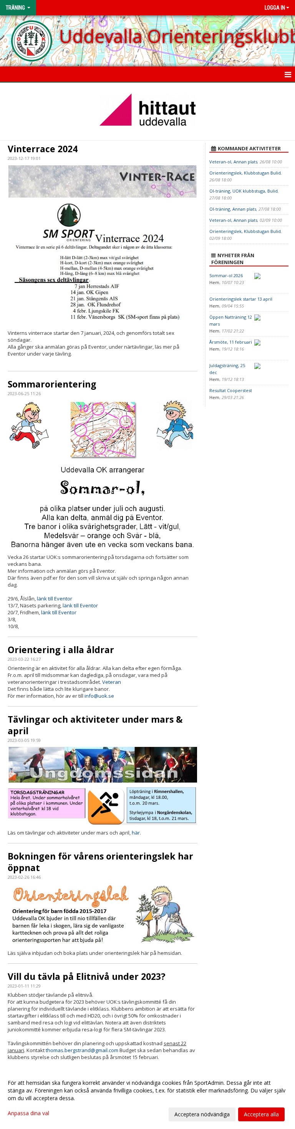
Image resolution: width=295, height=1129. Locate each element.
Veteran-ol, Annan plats (233, 162)
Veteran (111, 681)
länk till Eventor (54, 598)
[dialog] (147, 1098)
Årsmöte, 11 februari (230, 342)
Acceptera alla (261, 1114)
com (113, 1050)
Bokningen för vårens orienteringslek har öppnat (100, 862)
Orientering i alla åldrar (61, 649)
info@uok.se (99, 695)
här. (136, 832)
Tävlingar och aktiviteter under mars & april (95, 725)
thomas (54, 1050)
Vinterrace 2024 (43, 149)
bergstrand (78, 1050)
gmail (101, 1050)
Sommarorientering (52, 384)
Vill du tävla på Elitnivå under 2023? (87, 976)
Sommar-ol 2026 (226, 275)
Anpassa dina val (28, 1113)
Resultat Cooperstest (230, 390)
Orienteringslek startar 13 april (240, 299)
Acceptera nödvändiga (202, 1114)
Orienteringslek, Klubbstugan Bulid (245, 173)
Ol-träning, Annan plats (232, 209)
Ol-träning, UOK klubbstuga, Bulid (243, 191)
